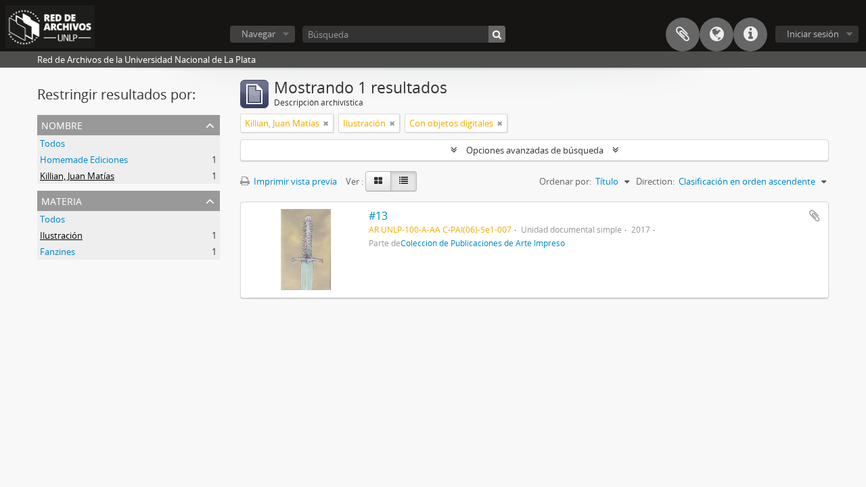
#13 (378, 215)
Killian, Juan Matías (77, 176)
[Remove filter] (326, 123)
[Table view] (403, 181)
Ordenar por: (565, 181)
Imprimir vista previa (294, 181)
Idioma (716, 34)
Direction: (655, 181)
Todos (52, 143)
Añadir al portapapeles (814, 216)
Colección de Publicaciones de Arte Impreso (483, 242)
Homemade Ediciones (84, 160)
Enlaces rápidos (750, 34)
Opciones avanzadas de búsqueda (535, 150)
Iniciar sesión (813, 34)
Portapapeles (683, 34)
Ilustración (61, 235)
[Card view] (378, 181)
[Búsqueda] (496, 34)
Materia (61, 200)
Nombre (62, 124)
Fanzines (57, 252)
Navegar (258, 34)
